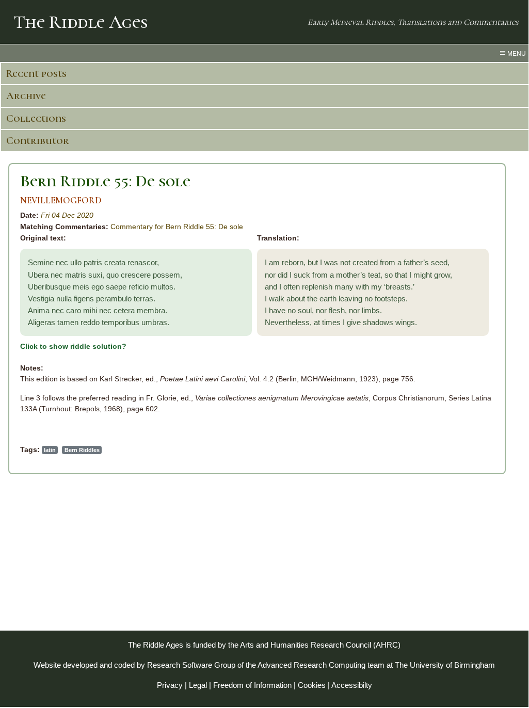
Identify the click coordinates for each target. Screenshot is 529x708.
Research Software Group (191, 665)
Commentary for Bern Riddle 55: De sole (176, 226)
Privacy (170, 685)
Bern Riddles (82, 450)
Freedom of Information (252, 685)
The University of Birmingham (445, 665)
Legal (198, 685)
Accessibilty (351, 685)
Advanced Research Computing (311, 665)
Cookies (312, 685)
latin (50, 450)
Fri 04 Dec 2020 (67, 215)
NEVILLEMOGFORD (61, 200)
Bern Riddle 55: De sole (105, 181)
